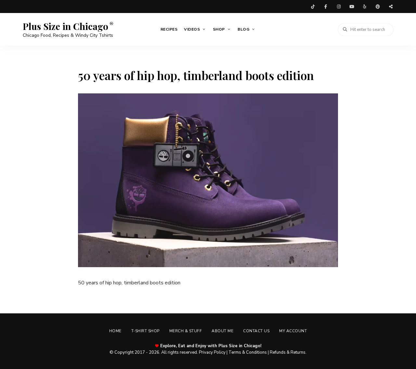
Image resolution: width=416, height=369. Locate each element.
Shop (219, 29)
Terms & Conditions (247, 352)
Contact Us (256, 331)
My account (293, 331)
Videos (192, 29)
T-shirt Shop (145, 331)
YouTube (351, 6)
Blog (243, 29)
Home (115, 331)
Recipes (169, 29)
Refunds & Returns (288, 352)
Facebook (325, 6)
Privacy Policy (212, 352)
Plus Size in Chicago (65, 26)
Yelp (364, 6)
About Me (222, 331)
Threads (390, 6)
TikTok (312, 6)
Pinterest (377, 6)
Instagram (338, 6)
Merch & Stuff (185, 331)
